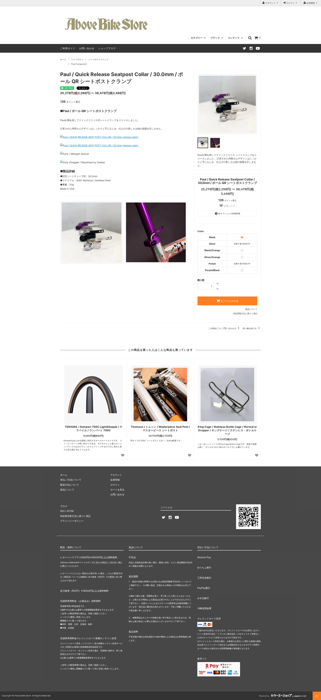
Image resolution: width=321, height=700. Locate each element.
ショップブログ (107, 48)
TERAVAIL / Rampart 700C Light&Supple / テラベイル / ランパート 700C (93, 428)
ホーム (63, 59)
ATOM (70, 511)
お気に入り (229, 205)
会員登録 (310, 3)
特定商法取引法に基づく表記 (75, 516)
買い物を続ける (250, 328)
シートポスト (77, 59)
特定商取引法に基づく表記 (245, 313)
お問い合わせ (86, 48)
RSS (62, 511)
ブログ (63, 506)
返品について (251, 309)
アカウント (270, 3)
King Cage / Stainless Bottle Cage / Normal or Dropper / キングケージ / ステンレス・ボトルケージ (227, 430)
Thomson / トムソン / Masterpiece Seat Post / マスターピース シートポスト (160, 428)
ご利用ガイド (67, 48)
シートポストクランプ (98, 59)
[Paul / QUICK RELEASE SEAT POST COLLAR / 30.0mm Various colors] (99, 137)
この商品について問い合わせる (222, 328)
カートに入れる (229, 301)
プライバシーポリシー (72, 520)
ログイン (290, 3)
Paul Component (79, 64)
